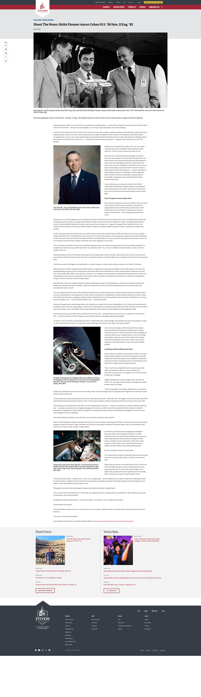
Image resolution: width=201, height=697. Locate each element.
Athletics (110, 2)
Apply (160, 2)
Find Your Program (68, 623)
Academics (106, 7)
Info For (131, 2)
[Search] (162, 7)
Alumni (118, 2)
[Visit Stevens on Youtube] (39, 650)
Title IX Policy (155, 650)
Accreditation (94, 626)
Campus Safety (121, 623)
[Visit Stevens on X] (46, 650)
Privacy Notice (148, 650)
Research (142, 7)
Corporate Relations (100, 2)
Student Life (132, 7)
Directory (146, 619)
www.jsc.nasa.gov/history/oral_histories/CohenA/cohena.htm (114, 521)
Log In (139, 2)
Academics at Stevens (69, 619)
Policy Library (94, 623)
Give (124, 2)
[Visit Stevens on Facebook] (49, 650)
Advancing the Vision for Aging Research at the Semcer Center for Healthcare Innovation (132, 578)
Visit (155, 2)
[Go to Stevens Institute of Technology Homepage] (42, 615)
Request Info (148, 2)
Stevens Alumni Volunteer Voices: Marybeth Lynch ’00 (53, 571)
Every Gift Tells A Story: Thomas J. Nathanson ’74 (120, 585)
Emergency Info (162, 650)
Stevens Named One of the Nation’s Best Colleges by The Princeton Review (128, 571)
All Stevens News (111, 591)
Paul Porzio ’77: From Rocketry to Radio (48, 578)
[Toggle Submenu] (133, 2)
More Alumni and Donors (45, 590)
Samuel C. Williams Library (70, 641)
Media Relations (148, 629)
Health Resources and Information (124, 626)
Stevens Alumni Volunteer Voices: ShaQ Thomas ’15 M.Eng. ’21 (56, 585)
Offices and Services (95, 619)
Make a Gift (154, 611)
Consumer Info (94, 629)
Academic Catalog (68, 645)
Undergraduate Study (69, 629)
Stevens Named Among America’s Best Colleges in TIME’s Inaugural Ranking (147, 540)
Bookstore (120, 629)
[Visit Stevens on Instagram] (42, 650)
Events (119, 619)
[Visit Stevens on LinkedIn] (35, 650)
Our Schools (67, 626)
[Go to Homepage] (42, 9)
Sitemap (142, 650)
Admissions (147, 626)
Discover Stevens (118, 7)
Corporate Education (69, 638)
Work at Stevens (148, 623)
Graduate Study (68, 632)
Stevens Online (68, 635)
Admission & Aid (154, 7)
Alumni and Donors (48, 19)
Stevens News (38, 19)
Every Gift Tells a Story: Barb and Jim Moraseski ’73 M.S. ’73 (79, 540)
